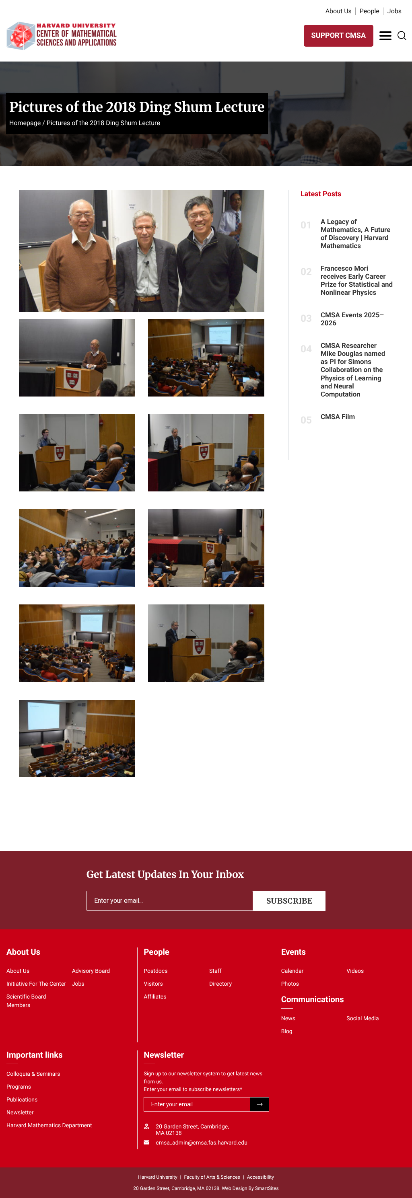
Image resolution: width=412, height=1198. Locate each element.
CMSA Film (338, 417)
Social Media (362, 1018)
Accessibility (260, 1177)
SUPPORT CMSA (338, 35)
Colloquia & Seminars (33, 1074)
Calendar (292, 971)
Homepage (25, 123)
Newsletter (20, 1113)
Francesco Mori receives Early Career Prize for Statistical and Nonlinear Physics (357, 281)
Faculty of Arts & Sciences (212, 1177)
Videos (355, 971)
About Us (338, 11)
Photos (290, 984)
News (288, 1018)
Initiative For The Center (36, 984)
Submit (259, 1104)
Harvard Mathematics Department (49, 1125)
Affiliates (155, 997)
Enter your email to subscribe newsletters (193, 1090)
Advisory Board (91, 971)
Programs (18, 1087)
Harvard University (157, 1177)
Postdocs (155, 971)
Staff (215, 971)
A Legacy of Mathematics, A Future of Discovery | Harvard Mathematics (355, 234)
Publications (21, 1100)
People (369, 11)
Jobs (394, 11)
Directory (220, 984)
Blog (287, 1031)
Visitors (153, 984)
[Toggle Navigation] (385, 35)
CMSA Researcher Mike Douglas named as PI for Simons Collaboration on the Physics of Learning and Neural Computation (353, 370)
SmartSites (267, 1188)
